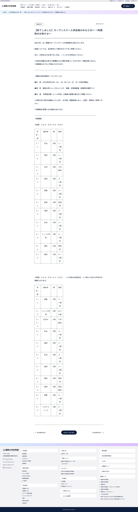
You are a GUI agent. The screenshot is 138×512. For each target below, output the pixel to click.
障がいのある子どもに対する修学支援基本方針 (112, 496)
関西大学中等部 (104, 479)
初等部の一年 (25, 491)
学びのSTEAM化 (26, 476)
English (43, 4)
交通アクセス (23, 4)
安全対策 (24, 503)
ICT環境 (24, 480)
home (5, 12)
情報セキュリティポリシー (107, 491)
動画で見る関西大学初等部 (67, 473)
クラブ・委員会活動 (27, 493)
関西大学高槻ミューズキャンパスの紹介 (110, 487)
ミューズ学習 (25, 473)
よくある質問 (31, 4)
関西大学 (103, 484)
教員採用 (38, 4)
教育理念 (24, 453)
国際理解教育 (25, 478)
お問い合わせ (52, 4)
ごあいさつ (25, 458)
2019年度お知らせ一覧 (15, 12)
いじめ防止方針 (104, 494)
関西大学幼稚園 (104, 489)
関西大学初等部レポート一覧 (68, 461)
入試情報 (63, 481)
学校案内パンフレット (66, 486)
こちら (63, 55)
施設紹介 (24, 463)
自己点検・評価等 (26, 461)
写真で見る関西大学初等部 (67, 471)
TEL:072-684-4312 (8, 462)
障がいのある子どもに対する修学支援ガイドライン (113, 499)
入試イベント (64, 484)
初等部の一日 (25, 488)
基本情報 (24, 456)
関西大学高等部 (104, 482)
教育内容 (24, 471)
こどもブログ (64, 463)
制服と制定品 (25, 500)
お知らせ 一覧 (64, 453)
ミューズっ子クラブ (27, 495)
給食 (23, 498)
